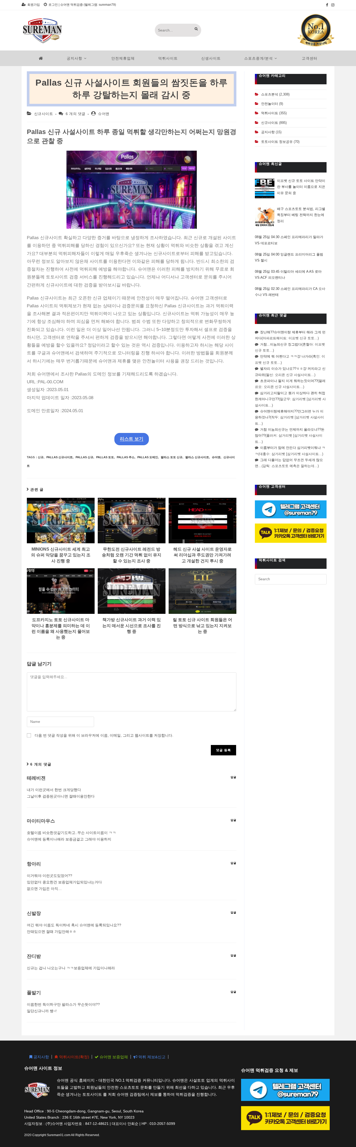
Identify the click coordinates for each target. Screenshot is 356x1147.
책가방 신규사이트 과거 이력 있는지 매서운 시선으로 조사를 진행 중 (131, 625)
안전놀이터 (269, 104)
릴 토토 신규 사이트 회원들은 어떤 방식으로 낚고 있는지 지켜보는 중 (202, 625)
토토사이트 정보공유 (277, 142)
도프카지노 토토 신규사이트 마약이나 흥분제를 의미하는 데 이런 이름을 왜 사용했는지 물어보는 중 (61, 628)
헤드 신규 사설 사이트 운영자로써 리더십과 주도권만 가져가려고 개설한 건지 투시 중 (202, 555)
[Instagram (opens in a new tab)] (332, 5)
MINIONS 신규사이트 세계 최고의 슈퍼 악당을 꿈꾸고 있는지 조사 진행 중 (60, 555)
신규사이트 (43, 114)
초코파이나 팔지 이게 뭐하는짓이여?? (289, 381)
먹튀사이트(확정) (73, 1057)
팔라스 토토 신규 (171, 457)
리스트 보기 (131, 438)
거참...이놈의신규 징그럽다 (281, 344)
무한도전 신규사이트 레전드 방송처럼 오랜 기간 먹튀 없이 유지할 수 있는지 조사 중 (131, 555)
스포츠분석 (269, 94)
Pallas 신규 (84, 457)
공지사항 (268, 132)
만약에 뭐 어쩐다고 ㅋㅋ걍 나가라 (286, 356)
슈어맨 (103, 114)
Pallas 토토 (105, 457)
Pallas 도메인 (147, 457)
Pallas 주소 (125, 457)
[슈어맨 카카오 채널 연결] (291, 533)
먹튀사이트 (269, 113)
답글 (233, 777)
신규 (41, 457)
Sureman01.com (58, 1135)
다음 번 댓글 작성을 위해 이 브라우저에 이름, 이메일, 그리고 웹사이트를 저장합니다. (104, 735)
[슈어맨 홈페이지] (41, 58)
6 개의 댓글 (75, 114)
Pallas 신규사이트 (59, 457)
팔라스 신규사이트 (197, 457)
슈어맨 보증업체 (113, 1057)
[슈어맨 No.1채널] (315, 30)
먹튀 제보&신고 (151, 1057)
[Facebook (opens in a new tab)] (327, 5)
